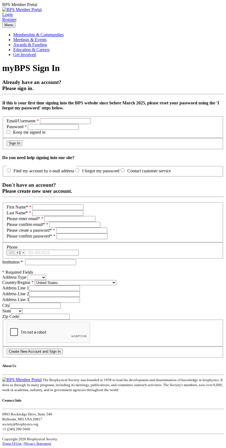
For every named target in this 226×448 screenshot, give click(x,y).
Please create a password (29, 230)
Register (9, 19)
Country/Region (16, 282)
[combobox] (16, 252)
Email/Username (21, 120)
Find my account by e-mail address (44, 170)
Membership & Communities (38, 34)
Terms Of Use (12, 443)
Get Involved (24, 54)
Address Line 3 (15, 299)
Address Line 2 (15, 293)
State (6, 311)
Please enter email (23, 218)
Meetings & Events (30, 39)
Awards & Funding (30, 44)
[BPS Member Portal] (22, 9)
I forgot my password (100, 170)
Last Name (17, 212)
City (6, 305)
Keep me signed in (29, 132)
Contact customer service (149, 170)
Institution (12, 262)
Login (7, 14)
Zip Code (10, 316)
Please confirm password (29, 236)
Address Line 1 (15, 288)
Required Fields (17, 272)
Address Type (14, 277)
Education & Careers (31, 49)
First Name (17, 207)
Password (15, 126)
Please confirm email (26, 224)
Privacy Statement (37, 443)
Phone (12, 247)
